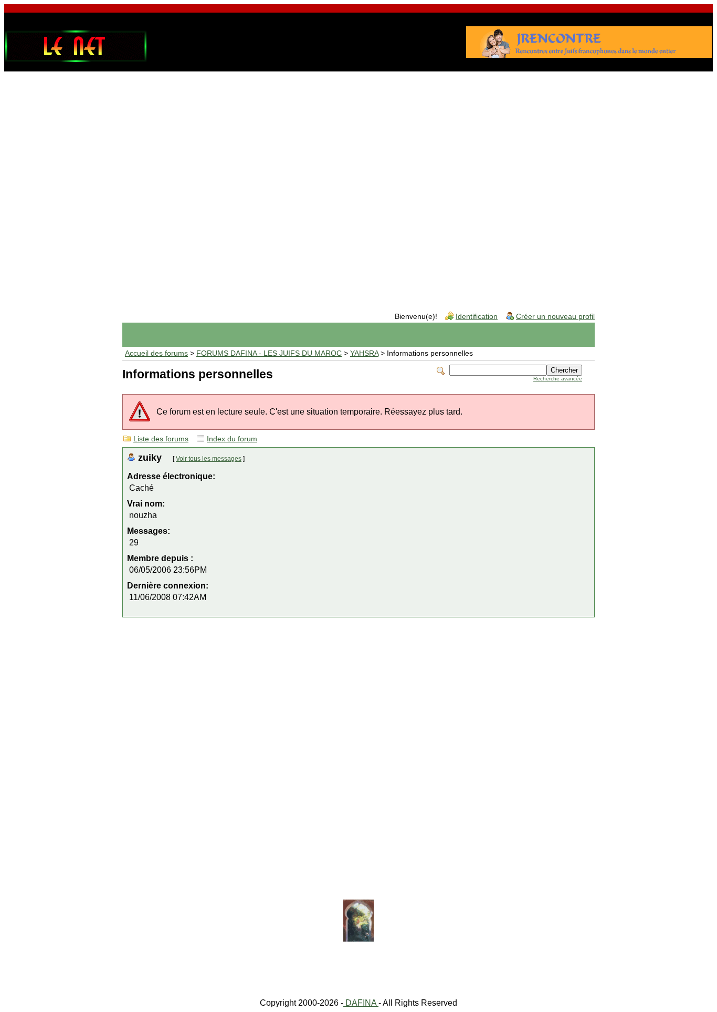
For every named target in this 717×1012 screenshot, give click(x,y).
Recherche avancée (557, 378)
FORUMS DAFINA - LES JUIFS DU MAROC (269, 353)
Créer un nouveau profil (555, 317)
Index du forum (232, 439)
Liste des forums (160, 439)
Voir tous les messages (208, 458)
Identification (477, 317)
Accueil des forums (156, 353)
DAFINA (360, 1002)
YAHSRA (364, 353)
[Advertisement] (358, 159)
